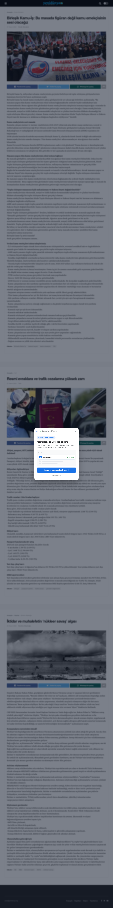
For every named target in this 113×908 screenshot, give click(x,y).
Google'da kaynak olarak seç (55, 470)
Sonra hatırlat (56, 475)
